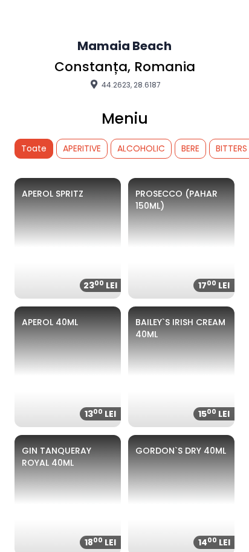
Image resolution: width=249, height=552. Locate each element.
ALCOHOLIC (141, 148)
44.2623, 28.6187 (130, 84)
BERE (190, 148)
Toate (34, 148)
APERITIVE (82, 148)
